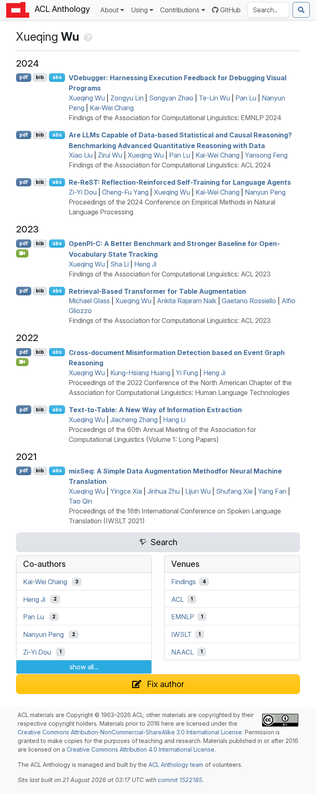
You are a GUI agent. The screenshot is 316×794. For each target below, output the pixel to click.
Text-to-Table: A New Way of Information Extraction (155, 410)
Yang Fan (272, 491)
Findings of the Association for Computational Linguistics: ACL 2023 (170, 274)
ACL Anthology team (176, 764)
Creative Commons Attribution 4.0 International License (140, 749)
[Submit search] (301, 10)
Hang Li (174, 420)
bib (40, 77)
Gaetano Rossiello (249, 301)
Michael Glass (89, 301)
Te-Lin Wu (214, 98)
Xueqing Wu (87, 98)
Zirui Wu (110, 155)
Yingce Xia (126, 491)
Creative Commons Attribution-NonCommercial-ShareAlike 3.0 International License (130, 732)
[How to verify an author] (87, 37)
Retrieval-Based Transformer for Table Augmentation (157, 291)
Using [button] (139, 10)
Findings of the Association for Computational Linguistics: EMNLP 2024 (175, 118)
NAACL (182, 652)
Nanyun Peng (265, 192)
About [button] (109, 10)
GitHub (230, 10)
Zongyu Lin (127, 98)
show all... (84, 667)
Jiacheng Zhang (134, 420)
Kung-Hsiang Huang (140, 373)
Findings (183, 582)
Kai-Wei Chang (112, 108)
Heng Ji (145, 264)
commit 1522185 (180, 779)
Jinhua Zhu (163, 491)
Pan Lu (245, 98)
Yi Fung (187, 373)
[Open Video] (22, 253)
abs (57, 77)
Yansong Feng (266, 155)
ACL (177, 599)
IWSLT (181, 634)
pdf (23, 77)
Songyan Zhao (171, 98)
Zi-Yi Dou (83, 192)
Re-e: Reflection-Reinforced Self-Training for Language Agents (180, 182)
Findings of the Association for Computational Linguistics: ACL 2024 (170, 165)
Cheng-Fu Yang (125, 192)
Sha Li (119, 264)
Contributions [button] (180, 10)
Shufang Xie (234, 491)
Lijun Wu (198, 491)
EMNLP (182, 617)
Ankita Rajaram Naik (186, 301)
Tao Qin (80, 501)
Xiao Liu (81, 155)
